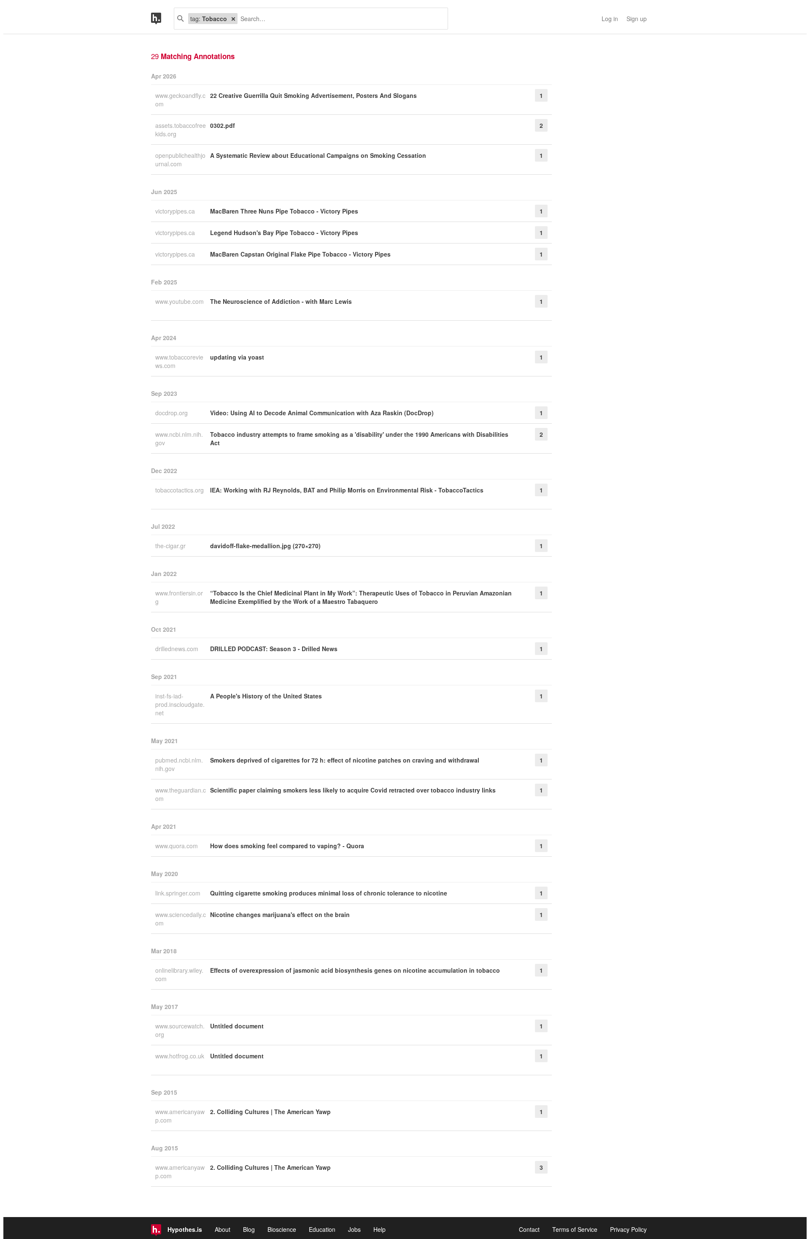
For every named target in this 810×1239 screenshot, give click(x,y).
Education (322, 1229)
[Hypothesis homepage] (162, 19)
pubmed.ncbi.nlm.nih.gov (179, 764)
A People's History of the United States (266, 696)
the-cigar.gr (171, 545)
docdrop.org (172, 412)
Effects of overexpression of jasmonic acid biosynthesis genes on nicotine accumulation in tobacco (355, 970)
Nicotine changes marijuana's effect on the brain (280, 914)
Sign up (636, 18)
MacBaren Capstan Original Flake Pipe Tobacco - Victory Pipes (300, 254)
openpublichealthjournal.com (180, 159)
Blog (249, 1229)
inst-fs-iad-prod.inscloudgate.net (180, 704)
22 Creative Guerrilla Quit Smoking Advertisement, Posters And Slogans (313, 95)
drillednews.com (177, 648)
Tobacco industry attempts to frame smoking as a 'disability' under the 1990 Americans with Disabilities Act (359, 438)
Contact (529, 1229)
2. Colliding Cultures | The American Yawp (270, 1111)
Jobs (354, 1229)
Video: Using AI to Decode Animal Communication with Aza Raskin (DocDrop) (322, 412)
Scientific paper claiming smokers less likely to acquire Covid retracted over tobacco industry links (353, 790)
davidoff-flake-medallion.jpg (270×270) (265, 545)
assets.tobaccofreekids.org (180, 129)
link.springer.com (178, 893)
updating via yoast (237, 357)
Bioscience (281, 1229)
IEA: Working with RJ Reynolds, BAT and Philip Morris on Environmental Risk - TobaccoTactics (346, 490)
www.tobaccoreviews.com (179, 361)
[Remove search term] (233, 18)
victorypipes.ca (176, 211)
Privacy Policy (628, 1229)
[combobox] (339, 18)
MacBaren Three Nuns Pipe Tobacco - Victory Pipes (284, 211)
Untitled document (237, 1026)
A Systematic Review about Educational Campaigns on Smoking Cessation (318, 155)
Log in (610, 18)
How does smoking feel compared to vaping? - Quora (287, 845)
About (222, 1229)
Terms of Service (574, 1229)
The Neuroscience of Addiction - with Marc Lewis (281, 301)
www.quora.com (177, 845)
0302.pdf (222, 125)
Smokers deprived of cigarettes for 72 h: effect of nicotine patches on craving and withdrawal (344, 760)
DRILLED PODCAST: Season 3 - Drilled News (274, 648)
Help (379, 1229)
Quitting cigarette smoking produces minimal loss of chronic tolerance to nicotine (328, 893)
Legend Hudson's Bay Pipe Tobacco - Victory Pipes (284, 232)
